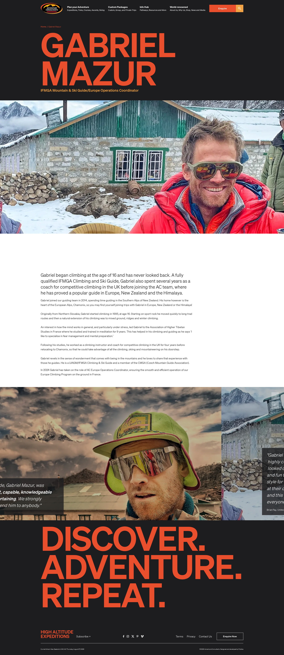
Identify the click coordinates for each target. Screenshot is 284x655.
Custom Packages (118, 6)
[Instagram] (128, 636)
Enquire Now (230, 636)
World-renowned (179, 6)
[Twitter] (132, 636)
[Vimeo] (142, 636)
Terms (179, 636)
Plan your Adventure (78, 6)
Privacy (191, 636)
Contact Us (205, 636)
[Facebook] (123, 636)
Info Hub (144, 6)
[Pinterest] (137, 636)
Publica (241, 649)
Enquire (222, 8)
